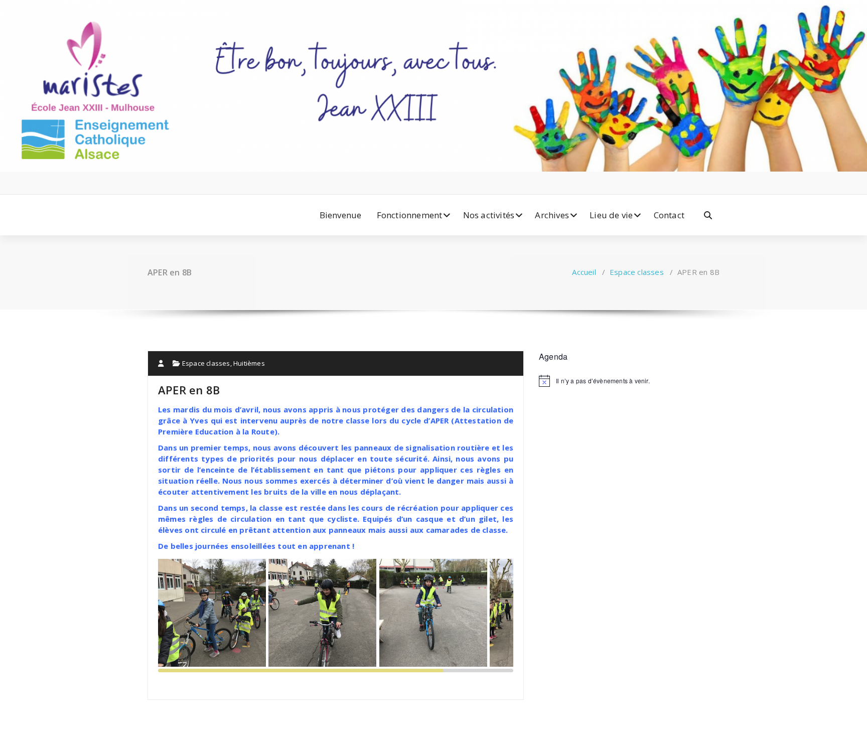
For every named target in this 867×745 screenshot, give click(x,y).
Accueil (584, 272)
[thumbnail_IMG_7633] (434, 613)
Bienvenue (341, 215)
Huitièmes (249, 363)
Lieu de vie (611, 215)
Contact (669, 215)
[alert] (629, 381)
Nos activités (489, 215)
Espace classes (637, 272)
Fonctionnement (410, 215)
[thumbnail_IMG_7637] (323, 613)
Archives (552, 215)
